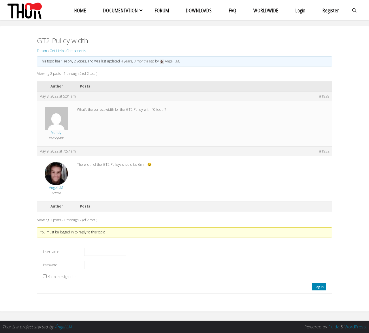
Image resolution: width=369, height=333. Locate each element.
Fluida (333, 327)
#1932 (324, 151)
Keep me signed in (62, 276)
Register (331, 10)
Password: (50, 264)
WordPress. (355, 327)
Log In (319, 287)
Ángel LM (63, 327)
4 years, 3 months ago (137, 61)
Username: (51, 251)
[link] (354, 10)
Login (300, 10)
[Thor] (24, 10)
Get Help (57, 50)
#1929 (324, 96)
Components (76, 50)
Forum (42, 50)
